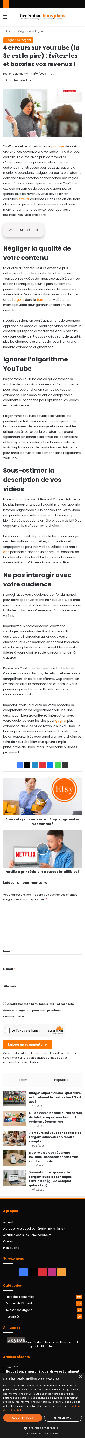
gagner (60, 720)
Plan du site (11, 1248)
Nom (7, 951)
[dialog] (42, 1405)
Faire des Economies (20, 1297)
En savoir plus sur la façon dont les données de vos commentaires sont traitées (39, 1057)
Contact (9, 1241)
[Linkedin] (35, 765)
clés (6, 552)
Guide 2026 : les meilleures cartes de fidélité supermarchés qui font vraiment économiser (55, 1117)
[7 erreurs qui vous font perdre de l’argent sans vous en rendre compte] (14, 1138)
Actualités (13, 1317)
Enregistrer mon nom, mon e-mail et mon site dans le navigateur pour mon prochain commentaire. (38, 1010)
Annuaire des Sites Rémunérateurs (27, 1235)
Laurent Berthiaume (15, 73)
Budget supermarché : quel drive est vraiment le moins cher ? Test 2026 (55, 1097)
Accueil (10, 31)
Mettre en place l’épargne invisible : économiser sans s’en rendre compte (53, 1156)
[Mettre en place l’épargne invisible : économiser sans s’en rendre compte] (14, 1158)
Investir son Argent (19, 1310)
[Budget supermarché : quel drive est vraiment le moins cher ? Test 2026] (14, 1098)
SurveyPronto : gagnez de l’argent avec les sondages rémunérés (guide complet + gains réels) (51, 1178)
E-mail (9, 969)
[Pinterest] (42, 765)
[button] (42, 1428)
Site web (9, 986)
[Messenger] (50, 765)
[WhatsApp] (58, 765)
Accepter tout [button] (22, 1417)
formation (44, 299)
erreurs (24, 199)
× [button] (80, 1377)
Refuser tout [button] (63, 1417)
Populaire (61, 1080)
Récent (22, 1080)
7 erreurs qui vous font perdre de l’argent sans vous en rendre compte (55, 1137)
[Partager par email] (65, 765)
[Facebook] (20, 765)
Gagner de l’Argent (31, 31)
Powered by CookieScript (42, 1433)
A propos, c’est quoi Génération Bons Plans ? (34, 1229)
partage (57, 146)
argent (19, 299)
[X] (27, 765)
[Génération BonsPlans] (42, 17)
